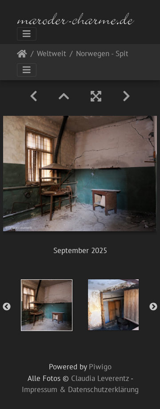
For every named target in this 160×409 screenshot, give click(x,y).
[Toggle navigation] (26, 34)
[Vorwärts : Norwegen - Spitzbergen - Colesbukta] (126, 96)
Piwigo (100, 367)
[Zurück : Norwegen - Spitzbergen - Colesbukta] (33, 96)
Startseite (22, 55)
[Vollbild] (96, 96)
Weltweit (51, 54)
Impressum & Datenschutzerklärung (80, 389)
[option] (46, 305)
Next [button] (153, 307)
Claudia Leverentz (100, 378)
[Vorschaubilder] (64, 96)
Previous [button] (6, 307)
